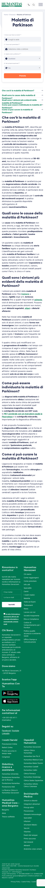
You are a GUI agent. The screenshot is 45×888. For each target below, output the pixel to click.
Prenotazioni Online (9, 744)
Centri (26, 591)
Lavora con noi (29, 612)
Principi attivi (29, 807)
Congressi (6, 757)
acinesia (38, 299)
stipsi (27, 308)
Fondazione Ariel (8, 787)
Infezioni (27, 821)
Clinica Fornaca (30, 773)
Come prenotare (30, 581)
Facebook (6, 730)
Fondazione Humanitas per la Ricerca (11, 778)
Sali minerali (28, 842)
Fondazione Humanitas (11, 783)
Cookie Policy (26, 882)
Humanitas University (10, 774)
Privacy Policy (15, 882)
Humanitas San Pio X (32, 756)
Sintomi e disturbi (30, 801)
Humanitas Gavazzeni (32, 747)
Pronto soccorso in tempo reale (9, 752)
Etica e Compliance (31, 619)
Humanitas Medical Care (33, 760)
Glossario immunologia (32, 814)
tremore (25, 294)
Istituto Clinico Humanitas (29, 751)
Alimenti (27, 845)
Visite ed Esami (30, 602)
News (26, 609)
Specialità (27, 588)
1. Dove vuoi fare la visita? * (12, 35)
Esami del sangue (30, 835)
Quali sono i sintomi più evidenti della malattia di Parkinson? (19, 100)
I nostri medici (29, 595)
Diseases (12, 14)
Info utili (27, 584)
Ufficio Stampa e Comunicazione (30, 640)
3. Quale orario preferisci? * (12, 54)
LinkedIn (5, 733)
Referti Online (7, 747)
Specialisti (28, 818)
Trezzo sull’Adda (8, 817)
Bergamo (5, 810)
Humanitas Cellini (30, 770)
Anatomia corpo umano (33, 849)
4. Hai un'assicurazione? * (12, 63)
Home (6, 14)
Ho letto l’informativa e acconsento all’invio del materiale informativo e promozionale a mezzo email (12, 619)
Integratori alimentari (32, 804)
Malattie (27, 598)
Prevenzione (28, 811)
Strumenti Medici (30, 825)
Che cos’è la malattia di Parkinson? (18, 90)
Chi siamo (27, 574)
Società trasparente (31, 616)
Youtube (15, 730)
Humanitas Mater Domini (33, 763)
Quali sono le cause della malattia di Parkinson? (18, 95)
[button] (41, 4)
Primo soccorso (30, 839)
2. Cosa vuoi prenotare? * (12, 44)
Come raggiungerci (31, 578)
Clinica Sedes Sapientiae (33, 780)
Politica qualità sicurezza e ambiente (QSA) (32, 633)
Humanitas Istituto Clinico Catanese (31, 785)
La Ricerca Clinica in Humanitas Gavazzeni (10, 791)
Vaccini (26, 828)
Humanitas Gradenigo (32, 777)
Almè (4, 813)
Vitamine (27, 832)
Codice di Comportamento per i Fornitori (32, 624)
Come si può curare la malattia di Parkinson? (17, 110)
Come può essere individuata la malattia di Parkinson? (22, 105)
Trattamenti (28, 605)
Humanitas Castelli (31, 767)
